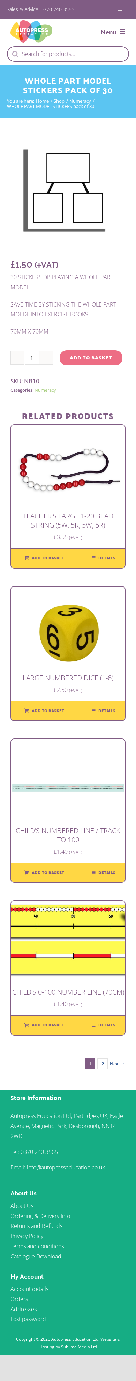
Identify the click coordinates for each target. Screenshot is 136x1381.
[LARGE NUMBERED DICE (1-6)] (68, 592)
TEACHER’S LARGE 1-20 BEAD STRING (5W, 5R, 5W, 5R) (68, 520)
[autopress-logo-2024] (31, 23)
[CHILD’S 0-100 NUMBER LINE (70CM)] (68, 906)
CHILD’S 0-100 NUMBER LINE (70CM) (68, 992)
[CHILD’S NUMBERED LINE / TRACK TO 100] (68, 744)
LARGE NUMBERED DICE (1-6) (68, 677)
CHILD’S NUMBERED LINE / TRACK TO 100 (68, 835)
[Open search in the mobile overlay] (68, 54)
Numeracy (45, 390)
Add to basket (91, 357)
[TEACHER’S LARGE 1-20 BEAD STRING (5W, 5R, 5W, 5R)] (68, 430)
